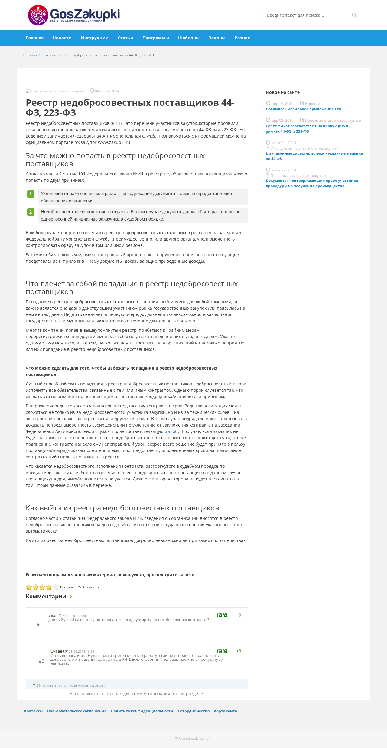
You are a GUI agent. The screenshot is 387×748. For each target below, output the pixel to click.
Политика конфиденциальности (142, 710)
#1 (39, 625)
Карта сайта (225, 710)
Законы (217, 38)
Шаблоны (189, 38)
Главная (35, 38)
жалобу (172, 431)
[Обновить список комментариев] (71, 596)
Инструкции (95, 38)
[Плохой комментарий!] (225, 615)
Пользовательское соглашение (76, 710)
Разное (242, 38)
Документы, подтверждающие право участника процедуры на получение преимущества (312, 183)
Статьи (125, 38)
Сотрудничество (194, 710)
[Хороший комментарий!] (219, 615)
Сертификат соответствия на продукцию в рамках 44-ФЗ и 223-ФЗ (307, 128)
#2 (41, 661)
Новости (62, 38)
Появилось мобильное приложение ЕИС (304, 108)
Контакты (33, 710)
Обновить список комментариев (71, 685)
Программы (155, 38)
